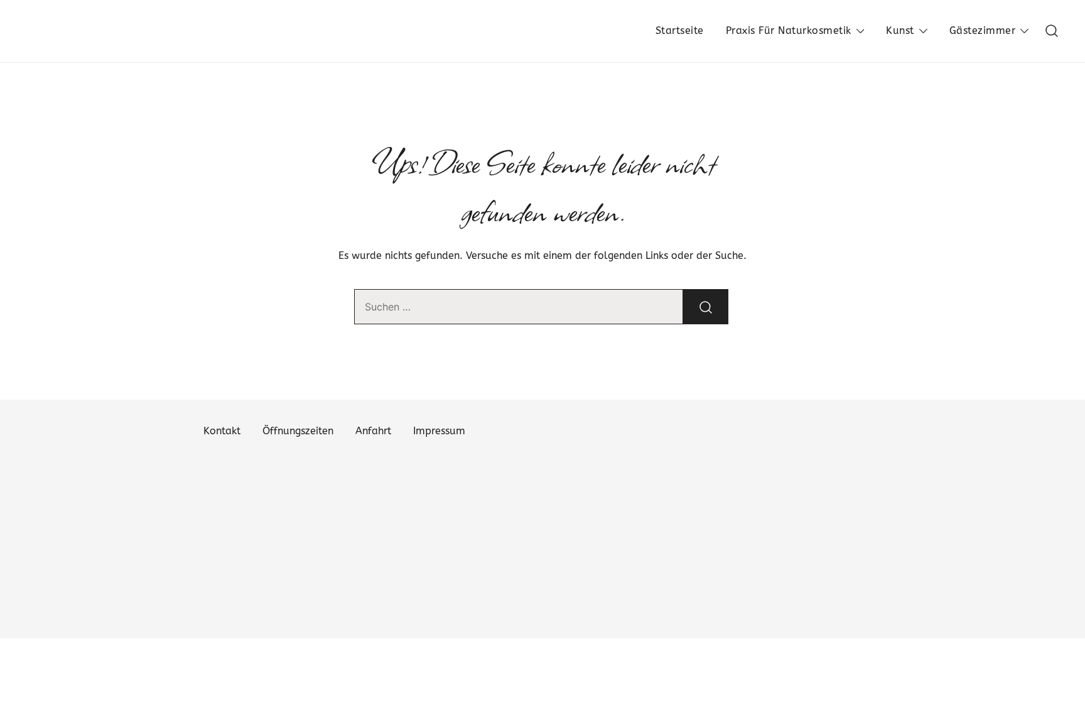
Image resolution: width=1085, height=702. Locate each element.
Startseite (680, 30)
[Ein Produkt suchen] (1052, 31)
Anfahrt (373, 431)
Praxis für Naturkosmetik (788, 30)
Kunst (900, 30)
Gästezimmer (982, 30)
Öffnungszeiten (297, 431)
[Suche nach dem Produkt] (705, 306)
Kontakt (221, 431)
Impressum (439, 431)
